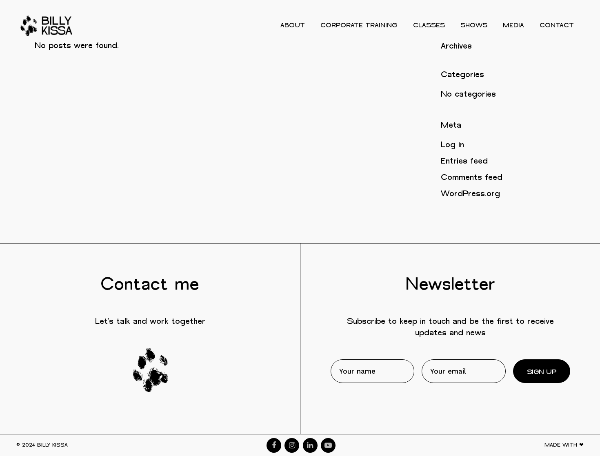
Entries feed (464, 161)
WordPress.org (470, 194)
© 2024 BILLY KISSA (42, 445)
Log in (452, 145)
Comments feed (471, 178)
